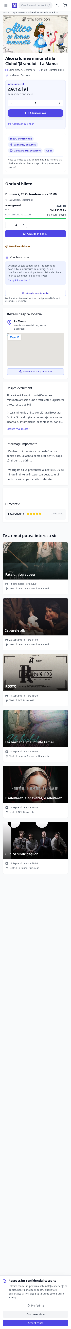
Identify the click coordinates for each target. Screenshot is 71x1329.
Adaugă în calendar (23, 123)
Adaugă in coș (38, 113)
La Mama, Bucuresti (25, 144)
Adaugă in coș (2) (37, 234)
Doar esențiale (35, 1314)
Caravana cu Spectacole (27, 150)
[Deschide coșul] (65, 5)
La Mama (20, 321)
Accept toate (35, 1323)
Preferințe (37, 1305)
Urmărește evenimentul (35, 293)
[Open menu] (6, 5)
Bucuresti (26, 75)
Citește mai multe (17, 429)
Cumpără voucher (18, 280)
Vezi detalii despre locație (37, 371)
